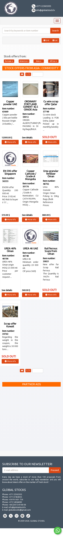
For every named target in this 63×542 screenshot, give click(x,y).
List (56, 40)
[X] (11, 516)
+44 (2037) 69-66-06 (17, 505)
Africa (53, 61)
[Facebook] (5, 516)
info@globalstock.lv (45, 10)
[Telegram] (22, 516)
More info (11, 142)
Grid (47, 40)
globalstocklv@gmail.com (20, 510)
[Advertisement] (31, 419)
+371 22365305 (43, 6)
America (23, 61)
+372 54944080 (15, 502)
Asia (38, 61)
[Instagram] (17, 516)
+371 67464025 (15, 497)
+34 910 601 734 (16, 500)
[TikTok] (28, 516)
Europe (8, 61)
